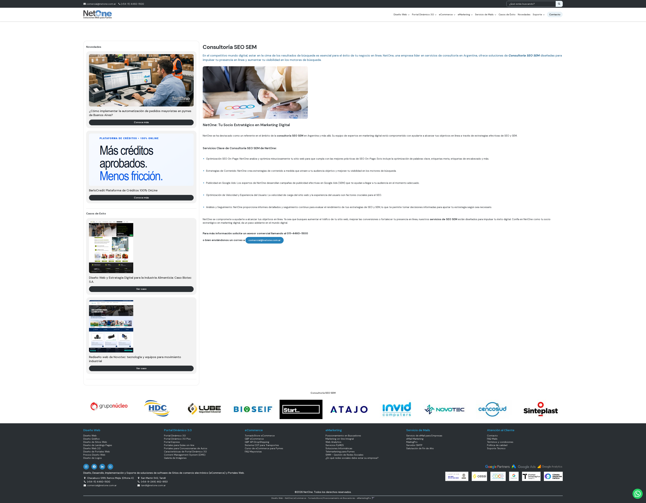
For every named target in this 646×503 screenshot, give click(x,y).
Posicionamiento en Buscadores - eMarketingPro (347, 498)
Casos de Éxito (507, 14)
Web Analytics (333, 441)
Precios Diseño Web (94, 454)
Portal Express (172, 441)
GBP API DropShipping (257, 441)
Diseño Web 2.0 (92, 448)
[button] (373, 498)
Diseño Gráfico (91, 438)
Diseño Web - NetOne (281, 498)
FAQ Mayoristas (253, 451)
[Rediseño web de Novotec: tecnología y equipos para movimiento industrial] (141, 326)
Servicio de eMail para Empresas (424, 435)
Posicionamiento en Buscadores (343, 435)
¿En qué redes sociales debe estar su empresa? (352, 457)
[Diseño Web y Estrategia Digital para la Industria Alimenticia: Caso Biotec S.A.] (141, 247)
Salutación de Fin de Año (420, 448)
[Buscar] (559, 4)
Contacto (492, 435)
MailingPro (412, 441)
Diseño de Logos (92, 457)
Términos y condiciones (500, 441)
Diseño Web (90, 435)
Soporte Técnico (496, 448)
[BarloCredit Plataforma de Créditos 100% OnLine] (141, 160)
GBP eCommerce (254, 438)
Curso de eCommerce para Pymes (264, 448)
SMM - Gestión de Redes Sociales (344, 454)
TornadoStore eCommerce (260, 435)
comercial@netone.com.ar (101, 3)
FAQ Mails (492, 438)
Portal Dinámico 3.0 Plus (177, 438)
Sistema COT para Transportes (262, 445)
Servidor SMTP (414, 445)
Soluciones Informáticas (339, 448)
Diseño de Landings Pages (97, 445)
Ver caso (141, 288)
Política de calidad (497, 445)
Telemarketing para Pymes (340, 451)
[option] (107, 406)
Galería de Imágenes (175, 457)
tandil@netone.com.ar (153, 485)
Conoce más (141, 122)
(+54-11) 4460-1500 (132, 3)
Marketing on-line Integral (340, 438)
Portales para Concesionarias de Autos (185, 448)
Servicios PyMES (335, 445)
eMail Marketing (414, 438)
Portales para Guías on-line (179, 445)
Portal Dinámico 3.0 (423, 14)
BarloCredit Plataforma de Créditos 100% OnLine (123, 190)
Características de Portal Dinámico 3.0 (185, 451)
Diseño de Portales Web (96, 451)
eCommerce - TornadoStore (308, 498)
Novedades (524, 14)
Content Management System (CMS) (184, 454)
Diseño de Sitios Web (95, 441)
